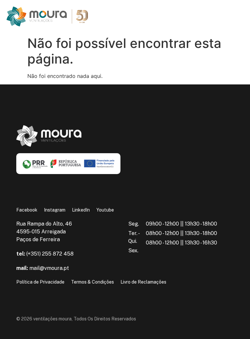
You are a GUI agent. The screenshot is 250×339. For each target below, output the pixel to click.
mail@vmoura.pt (42, 268)
